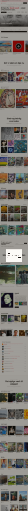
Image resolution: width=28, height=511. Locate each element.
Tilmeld (19, 257)
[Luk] (20, 250)
